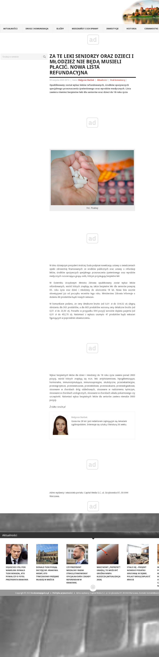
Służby (60, 28)
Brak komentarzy (117, 80)
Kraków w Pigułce (45, 13)
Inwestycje (112, 28)
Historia (131, 28)
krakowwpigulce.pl (40, 593)
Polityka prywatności (62, 593)
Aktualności (10, 28)
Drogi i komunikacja (37, 28)
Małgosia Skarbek (86, 80)
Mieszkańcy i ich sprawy (85, 28)
